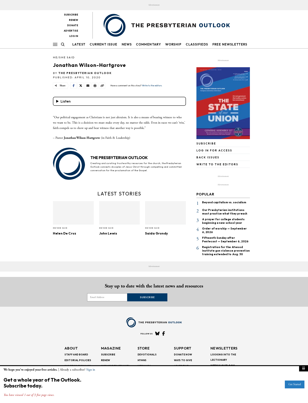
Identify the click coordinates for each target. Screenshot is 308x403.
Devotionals (147, 354)
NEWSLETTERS (224, 348)
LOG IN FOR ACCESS (214, 150)
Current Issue (103, 44)
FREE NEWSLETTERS (229, 44)
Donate (72, 25)
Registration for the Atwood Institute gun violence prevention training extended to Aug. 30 (226, 250)
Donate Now (183, 354)
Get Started (294, 384)
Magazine (111, 348)
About (71, 348)
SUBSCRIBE (206, 143)
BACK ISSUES (207, 157)
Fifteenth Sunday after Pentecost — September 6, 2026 (225, 239)
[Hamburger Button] (55, 44)
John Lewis (108, 233)
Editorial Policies (78, 360)
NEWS (127, 44)
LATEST (78, 44)
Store (144, 348)
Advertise (71, 30)
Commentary (148, 44)
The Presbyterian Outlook (85, 73)
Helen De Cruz (64, 233)
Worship (173, 44)
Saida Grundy (156, 233)
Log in (73, 36)
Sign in (90, 370)
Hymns (142, 360)
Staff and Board (76, 354)
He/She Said (64, 57)
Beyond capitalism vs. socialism (224, 202)
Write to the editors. (152, 85)
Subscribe (71, 14)
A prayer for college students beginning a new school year (223, 221)
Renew (73, 20)
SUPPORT (182, 348)
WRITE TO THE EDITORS (217, 164)
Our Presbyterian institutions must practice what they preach (224, 211)
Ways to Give (183, 360)
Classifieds (197, 44)
